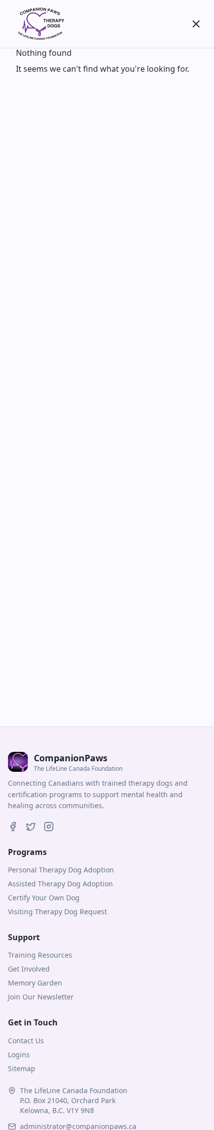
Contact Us (26, 1040)
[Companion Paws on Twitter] (31, 827)
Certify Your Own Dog (44, 897)
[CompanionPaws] (40, 24)
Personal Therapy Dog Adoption (61, 869)
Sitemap (21, 1068)
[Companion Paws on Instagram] (49, 827)
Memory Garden (35, 983)
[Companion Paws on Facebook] (13, 827)
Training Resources (40, 955)
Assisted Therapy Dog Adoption (60, 883)
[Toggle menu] (196, 24)
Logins (19, 1054)
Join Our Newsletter (41, 996)
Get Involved (29, 969)
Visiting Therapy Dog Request (57, 911)
